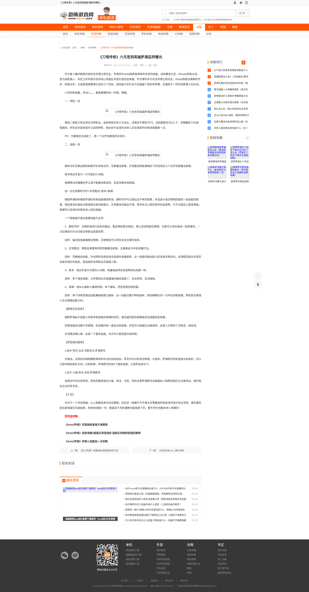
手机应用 (160, 568)
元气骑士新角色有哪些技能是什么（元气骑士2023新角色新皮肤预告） (203, 20)
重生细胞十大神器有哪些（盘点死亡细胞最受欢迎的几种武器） (231, 89)
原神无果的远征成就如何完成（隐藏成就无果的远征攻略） (231, 83)
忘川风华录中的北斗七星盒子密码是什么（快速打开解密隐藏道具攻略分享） (155, 520)
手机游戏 (135, 27)
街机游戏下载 (132, 559)
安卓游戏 (160, 550)
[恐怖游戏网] (77, 16)
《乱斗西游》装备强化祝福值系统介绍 (99, 450)
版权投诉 (154, 581)
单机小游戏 (116, 27)
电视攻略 (163, 33)
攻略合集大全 (194, 563)
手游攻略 (96, 33)
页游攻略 (130, 33)
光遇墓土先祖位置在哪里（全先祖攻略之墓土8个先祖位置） (231, 102)
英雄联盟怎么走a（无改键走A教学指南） (231, 76)
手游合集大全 (163, 572)
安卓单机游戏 (163, 559)
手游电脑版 (154, 27)
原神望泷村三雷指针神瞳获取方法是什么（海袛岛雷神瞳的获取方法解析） (231, 96)
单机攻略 (79, 33)
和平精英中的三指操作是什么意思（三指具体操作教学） (153, 504)
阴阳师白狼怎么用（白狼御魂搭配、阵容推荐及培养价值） (154, 493)
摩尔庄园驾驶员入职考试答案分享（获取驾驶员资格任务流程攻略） (155, 499)
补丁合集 (222, 559)
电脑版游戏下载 (134, 554)
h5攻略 (179, 33)
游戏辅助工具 (132, 563)
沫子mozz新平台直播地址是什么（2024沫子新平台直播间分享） (155, 488)
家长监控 (169, 581)
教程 (235, 27)
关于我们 (125, 581)
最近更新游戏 (224, 572)
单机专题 (222, 550)
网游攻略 (113, 33)
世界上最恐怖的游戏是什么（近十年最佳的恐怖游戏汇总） (231, 128)
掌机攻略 (146, 33)
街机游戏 (97, 27)
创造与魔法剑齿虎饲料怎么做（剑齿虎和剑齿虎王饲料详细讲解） (231, 121)
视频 (223, 27)
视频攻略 (194, 33)
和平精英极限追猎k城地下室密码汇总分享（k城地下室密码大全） (155, 515)
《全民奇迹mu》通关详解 (171, 450)
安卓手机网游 (163, 563)
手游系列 (222, 554)
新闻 (189, 572)
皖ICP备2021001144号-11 (162, 586)
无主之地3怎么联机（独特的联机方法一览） (231, 115)
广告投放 (139, 581)
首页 (65, 27)
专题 (170, 27)
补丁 (211, 27)
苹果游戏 (160, 554)
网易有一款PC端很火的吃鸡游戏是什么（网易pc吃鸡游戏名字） (155, 509)
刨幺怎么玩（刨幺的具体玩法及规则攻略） (231, 109)
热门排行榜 (223, 568)
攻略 (199, 27)
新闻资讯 (184, 27)
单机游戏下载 (132, 550)
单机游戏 (80, 27)
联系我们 (184, 581)
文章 (208, 33)
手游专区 (222, 563)
